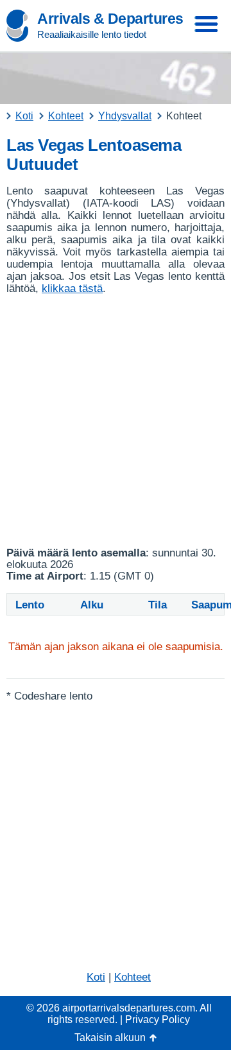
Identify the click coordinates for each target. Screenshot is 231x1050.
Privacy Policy (157, 1019)
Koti (96, 977)
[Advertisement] (115, 421)
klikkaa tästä (72, 288)
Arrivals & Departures (110, 18)
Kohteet (132, 977)
